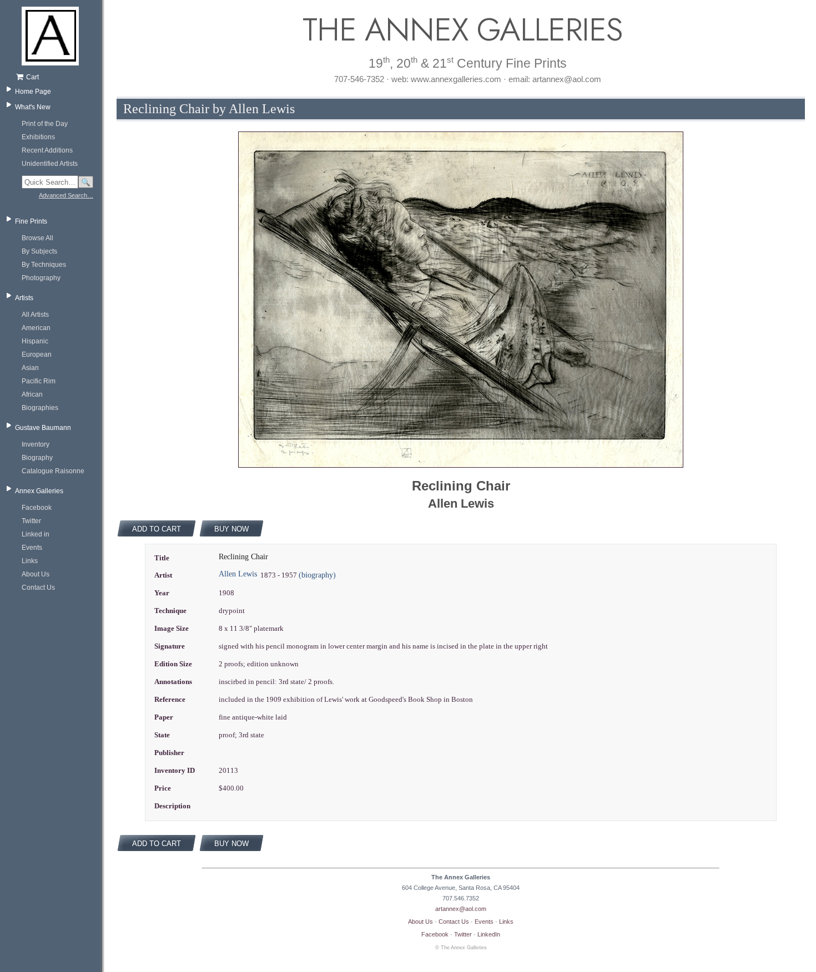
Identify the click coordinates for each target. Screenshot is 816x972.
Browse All (37, 238)
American (36, 328)
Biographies (40, 408)
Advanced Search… (66, 195)
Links (30, 561)
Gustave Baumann (43, 428)
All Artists (35, 314)
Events (32, 547)
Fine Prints (31, 221)
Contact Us (38, 587)
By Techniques (44, 265)
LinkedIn (488, 934)
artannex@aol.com (460, 908)
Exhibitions (38, 137)
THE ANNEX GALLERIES (461, 29)
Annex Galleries (39, 491)
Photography (41, 278)
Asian (30, 368)
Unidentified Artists (50, 164)
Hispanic (35, 341)
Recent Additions (47, 150)
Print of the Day (45, 124)
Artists (24, 298)
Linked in (35, 534)
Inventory (35, 444)
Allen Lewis (238, 574)
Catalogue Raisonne (53, 471)
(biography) (317, 575)
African (32, 394)
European (37, 354)
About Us (35, 574)
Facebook (37, 508)
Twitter (31, 521)
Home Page (33, 91)
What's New (33, 107)
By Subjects (39, 251)
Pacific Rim (39, 381)
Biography (37, 458)
